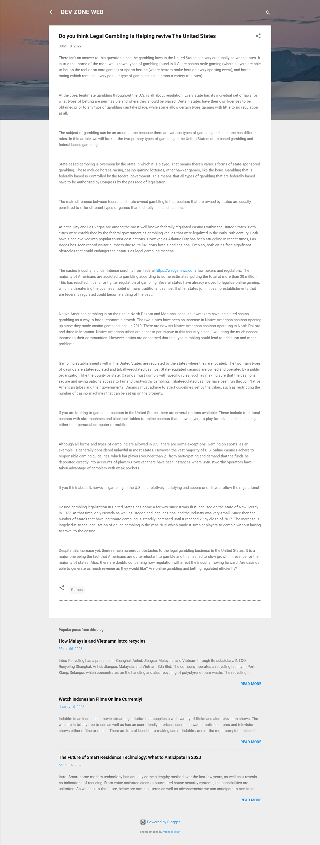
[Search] (268, 13)
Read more (250, 684)
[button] (258, 37)
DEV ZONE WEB (82, 11)
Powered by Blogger (163, 822)
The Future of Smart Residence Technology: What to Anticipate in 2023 (130, 757)
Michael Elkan (171, 832)
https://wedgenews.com (176, 270)
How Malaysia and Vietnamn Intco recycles (102, 641)
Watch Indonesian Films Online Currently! (100, 699)
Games (77, 589)
